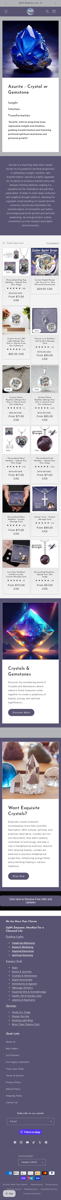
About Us (11, 1041)
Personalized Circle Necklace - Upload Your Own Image (44, 460)
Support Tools (14, 961)
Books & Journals (22, 971)
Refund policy (37, 1184)
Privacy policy (52, 1184)
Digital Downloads (22, 979)
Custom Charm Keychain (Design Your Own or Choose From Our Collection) (16, 401)
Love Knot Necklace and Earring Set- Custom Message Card (16, 574)
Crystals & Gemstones (24, 975)
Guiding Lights (15, 937)
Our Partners (12, 1055)
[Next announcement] (55, 3)
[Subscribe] (51, 1121)
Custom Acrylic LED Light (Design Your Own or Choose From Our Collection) (16, 342)
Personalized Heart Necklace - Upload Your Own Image (16, 460)
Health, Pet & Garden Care (27, 995)
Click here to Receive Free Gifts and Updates (30, 901)
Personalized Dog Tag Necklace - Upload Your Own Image (16, 282)
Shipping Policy (14, 1095)
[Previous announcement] (5, 3)
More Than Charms (19, 1184)
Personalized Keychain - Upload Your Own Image (45, 574)
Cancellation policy (49, 1189)
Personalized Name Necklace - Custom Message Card (16, 519)
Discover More (21, 712)
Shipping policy (31, 1189)
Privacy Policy (13, 1082)
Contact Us (12, 1102)
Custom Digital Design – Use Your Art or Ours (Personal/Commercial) (44, 282)
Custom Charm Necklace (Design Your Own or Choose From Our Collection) (45, 401)
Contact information (32, 1194)
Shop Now (19, 876)
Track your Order (15, 1069)
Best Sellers (12, 1048)
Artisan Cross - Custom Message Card (44, 518)
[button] (6, 11)
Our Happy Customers (17, 1062)
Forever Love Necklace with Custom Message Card (45, 341)
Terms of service (14, 1189)
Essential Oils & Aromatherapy (29, 991)
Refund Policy (13, 1089)
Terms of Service (15, 1075)
